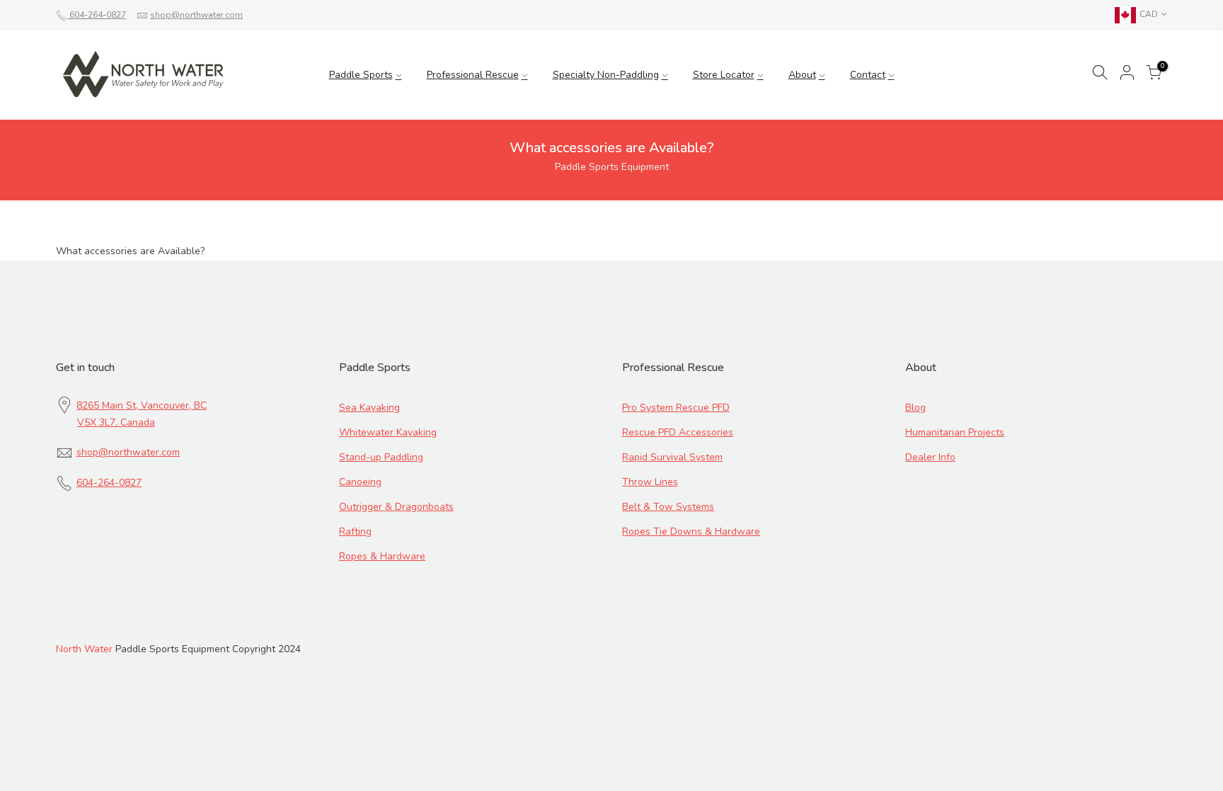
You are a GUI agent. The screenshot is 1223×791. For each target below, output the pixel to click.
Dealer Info (930, 457)
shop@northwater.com (196, 15)
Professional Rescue (473, 74)
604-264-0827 (96, 15)
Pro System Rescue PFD (676, 407)
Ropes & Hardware (382, 556)
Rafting (355, 531)
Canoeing (360, 482)
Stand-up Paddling (381, 457)
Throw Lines (650, 482)
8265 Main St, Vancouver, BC (141, 405)
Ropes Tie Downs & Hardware (691, 531)
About (802, 74)
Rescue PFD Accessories (677, 432)
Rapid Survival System (672, 457)
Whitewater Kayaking (388, 432)
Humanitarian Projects (954, 432)
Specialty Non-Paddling (606, 74)
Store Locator (723, 74)
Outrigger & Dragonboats (396, 506)
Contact (867, 74)
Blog (915, 407)
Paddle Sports (361, 74)
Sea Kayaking (369, 407)
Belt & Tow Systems (668, 506)
